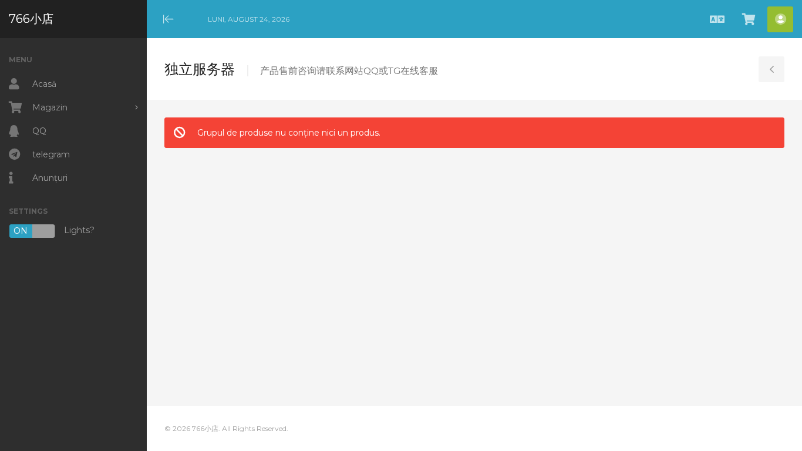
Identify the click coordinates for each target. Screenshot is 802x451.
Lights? (54, 231)
